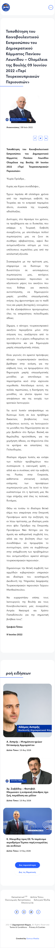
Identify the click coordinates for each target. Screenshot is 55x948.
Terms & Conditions (18, 927)
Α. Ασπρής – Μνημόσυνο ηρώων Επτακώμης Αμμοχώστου (24, 743)
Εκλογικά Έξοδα (42, 899)
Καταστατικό (19, 896)
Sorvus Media (33, 938)
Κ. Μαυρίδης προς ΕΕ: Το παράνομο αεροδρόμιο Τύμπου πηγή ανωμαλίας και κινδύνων (27, 842)
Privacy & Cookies (37, 927)
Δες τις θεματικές (27, 872)
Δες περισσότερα (27, 864)
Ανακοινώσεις (13, 127)
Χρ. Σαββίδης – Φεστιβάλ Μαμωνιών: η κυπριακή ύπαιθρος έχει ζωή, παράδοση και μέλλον (27, 792)
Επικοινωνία (27, 902)
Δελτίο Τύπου (12, 750)
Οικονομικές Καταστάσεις (18, 899)
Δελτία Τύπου (36, 897)
